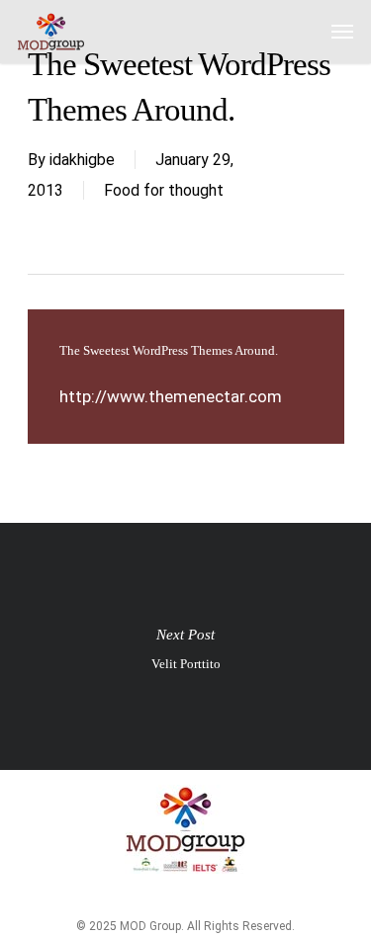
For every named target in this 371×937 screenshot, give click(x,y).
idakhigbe (82, 159)
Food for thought (164, 190)
